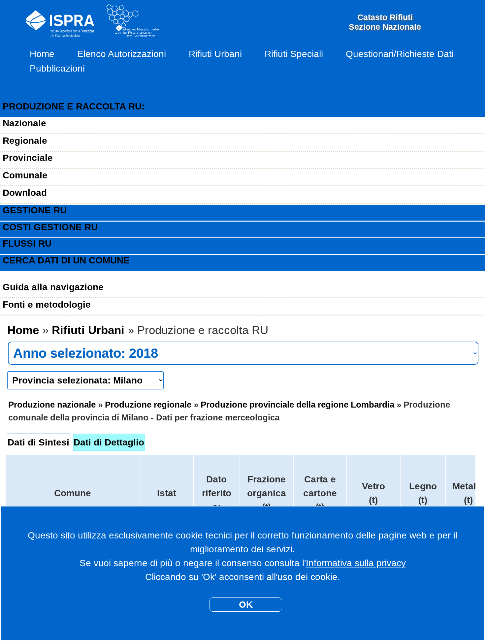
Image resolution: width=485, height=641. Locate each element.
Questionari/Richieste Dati (400, 54)
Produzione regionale (148, 405)
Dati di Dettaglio (109, 442)
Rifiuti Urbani (215, 54)
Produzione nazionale (52, 405)
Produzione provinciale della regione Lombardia (297, 405)
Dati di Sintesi (38, 442)
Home (42, 54)
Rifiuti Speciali (294, 54)
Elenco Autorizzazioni (121, 54)
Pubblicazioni (57, 68)
